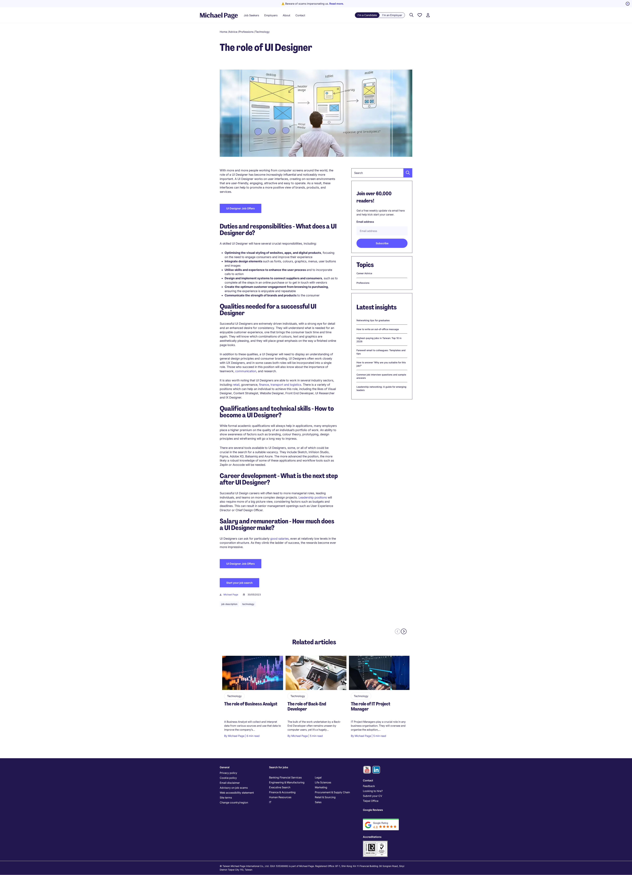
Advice (233, 31)
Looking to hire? (373, 791)
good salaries (279, 538)
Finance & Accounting (282, 792)
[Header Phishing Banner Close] (628, 4)
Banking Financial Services (285, 777)
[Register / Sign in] (428, 15)
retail (236, 384)
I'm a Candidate (367, 15)
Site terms (226, 797)
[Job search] (411, 15)
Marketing (321, 787)
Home (223, 31)
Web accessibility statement (237, 792)
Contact (368, 780)
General (224, 767)
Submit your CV (372, 796)
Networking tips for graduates (373, 320)
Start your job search (239, 582)
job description (229, 604)
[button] (407, 173)
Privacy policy (228, 773)
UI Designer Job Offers (240, 208)
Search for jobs (278, 767)
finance (264, 384)
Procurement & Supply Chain (332, 792)
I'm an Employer (392, 15)
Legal (318, 777)
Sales (318, 802)
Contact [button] (300, 15)
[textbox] (381, 172)
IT (270, 802)
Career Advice (364, 273)
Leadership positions (313, 497)
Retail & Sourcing (325, 797)
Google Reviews (373, 810)
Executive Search (279, 787)
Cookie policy (228, 777)
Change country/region (234, 802)
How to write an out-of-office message (377, 329)
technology (248, 604)
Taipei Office (370, 800)
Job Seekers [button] (251, 15)
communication (245, 371)
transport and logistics (286, 384)
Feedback (369, 786)
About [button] (286, 15)
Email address (365, 221)
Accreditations (372, 836)
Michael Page (231, 594)
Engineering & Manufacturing (286, 782)
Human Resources (280, 797)
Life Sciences (323, 782)
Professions (246, 31)
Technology (262, 31)
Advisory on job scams (234, 787)
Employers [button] (270, 15)
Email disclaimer (230, 782)
